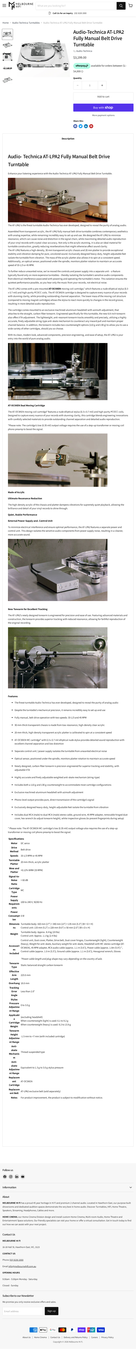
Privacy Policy (107, 1337)
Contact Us (55, 1337)
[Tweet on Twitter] (81, 126)
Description (68, 138)
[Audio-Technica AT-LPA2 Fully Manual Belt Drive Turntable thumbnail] (7, 45)
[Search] (121, 6)
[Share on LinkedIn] (86, 126)
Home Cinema (40, 1337)
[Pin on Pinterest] (91, 126)
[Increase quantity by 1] (102, 85)
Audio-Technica (84, 50)
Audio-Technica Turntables (26, 22)
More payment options (103, 115)
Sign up (51, 1311)
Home (5, 22)
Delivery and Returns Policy (76, 1337)
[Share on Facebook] (75, 126)
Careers (94, 1337)
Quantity (77, 78)
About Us (27, 1337)
